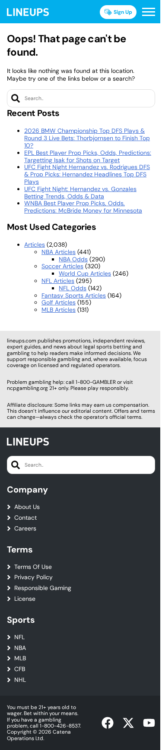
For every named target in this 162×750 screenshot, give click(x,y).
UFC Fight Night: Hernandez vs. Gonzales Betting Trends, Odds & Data (80, 192)
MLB (20, 658)
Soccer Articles (62, 266)
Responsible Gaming (42, 588)
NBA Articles (58, 252)
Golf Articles (58, 302)
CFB (19, 669)
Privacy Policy (33, 577)
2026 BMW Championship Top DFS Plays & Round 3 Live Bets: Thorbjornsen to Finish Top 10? (87, 138)
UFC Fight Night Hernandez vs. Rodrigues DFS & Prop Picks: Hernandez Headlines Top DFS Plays (87, 174)
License (24, 599)
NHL (20, 680)
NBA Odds (73, 259)
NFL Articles (57, 281)
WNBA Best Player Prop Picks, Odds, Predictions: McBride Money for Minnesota (83, 206)
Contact (25, 517)
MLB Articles (58, 310)
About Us (27, 507)
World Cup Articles (85, 273)
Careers (25, 528)
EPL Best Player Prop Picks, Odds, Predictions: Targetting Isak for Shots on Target (87, 156)
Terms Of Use (33, 567)
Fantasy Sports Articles (73, 295)
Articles (34, 244)
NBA (20, 648)
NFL (19, 637)
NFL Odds (72, 288)
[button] (148, 12)
